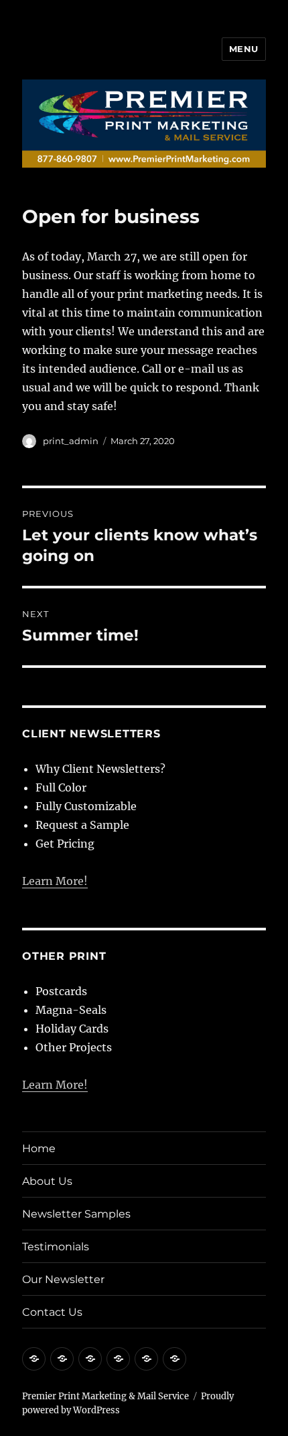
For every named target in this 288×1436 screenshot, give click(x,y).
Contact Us (52, 1312)
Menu (244, 48)
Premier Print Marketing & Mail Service (105, 1396)
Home (39, 1148)
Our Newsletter (63, 1279)
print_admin (70, 440)
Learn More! (55, 881)
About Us (47, 1181)
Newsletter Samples (76, 1214)
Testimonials (55, 1246)
